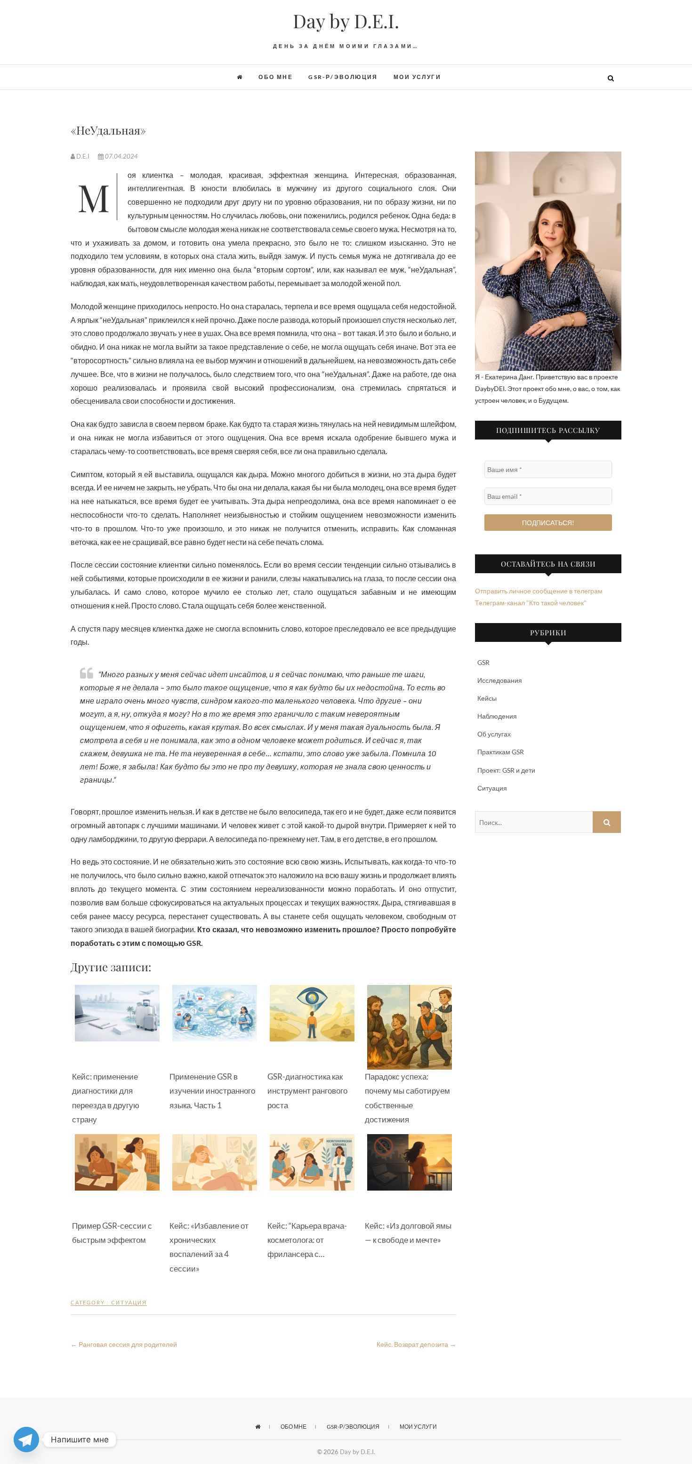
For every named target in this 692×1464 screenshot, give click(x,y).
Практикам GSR (500, 752)
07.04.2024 (121, 156)
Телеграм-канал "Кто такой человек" (531, 603)
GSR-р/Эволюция (343, 76)
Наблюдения (497, 716)
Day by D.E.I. (346, 20)
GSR (483, 662)
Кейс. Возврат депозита (416, 1344)
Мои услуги (417, 76)
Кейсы (487, 698)
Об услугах (494, 734)
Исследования (499, 680)
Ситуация (129, 1302)
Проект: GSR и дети (506, 770)
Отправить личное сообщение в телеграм (539, 591)
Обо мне (275, 76)
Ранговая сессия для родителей (124, 1344)
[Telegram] (26, 1439)
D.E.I (83, 156)
